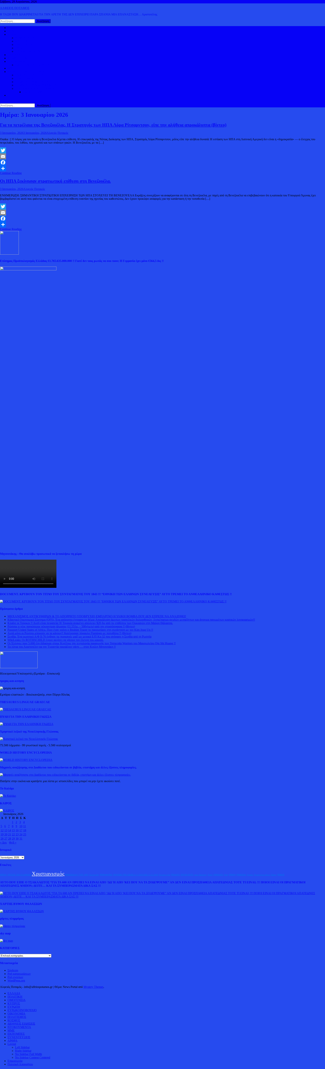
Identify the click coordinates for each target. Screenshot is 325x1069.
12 (2, 830)
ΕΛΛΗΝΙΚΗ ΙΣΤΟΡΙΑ (29, 75)
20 (5, 834)
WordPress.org (16, 980)
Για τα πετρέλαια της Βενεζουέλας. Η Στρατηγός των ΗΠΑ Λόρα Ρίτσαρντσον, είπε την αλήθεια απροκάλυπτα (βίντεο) (113, 124)
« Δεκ (3, 842)
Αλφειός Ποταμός (57, 132)
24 (20, 834)
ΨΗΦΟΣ (280, 875)
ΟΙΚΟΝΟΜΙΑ (16, 61)
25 (24, 834)
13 (5, 830)
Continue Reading (11, 173)
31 (20, 838)
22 (13, 834)
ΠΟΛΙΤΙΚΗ (15, 31)
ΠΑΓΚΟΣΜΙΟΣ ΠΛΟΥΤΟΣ (32, 64)
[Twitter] (162, 150)
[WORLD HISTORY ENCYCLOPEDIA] (26, 759)
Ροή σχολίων (15, 977)
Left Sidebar (22, 1047)
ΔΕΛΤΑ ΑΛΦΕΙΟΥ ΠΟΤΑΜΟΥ (35, 88)
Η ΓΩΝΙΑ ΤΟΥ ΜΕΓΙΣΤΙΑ (32, 81)
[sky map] (6, 940)
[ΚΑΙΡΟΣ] (7, 810)
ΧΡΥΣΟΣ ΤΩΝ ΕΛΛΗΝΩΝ (19, 875)
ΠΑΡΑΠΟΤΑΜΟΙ (34, 91)
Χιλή (226, 875)
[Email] (162, 156)
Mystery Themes (93, 986)
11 (24, 826)
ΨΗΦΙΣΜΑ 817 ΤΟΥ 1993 (76, 875)
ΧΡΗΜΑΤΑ (218, 875)
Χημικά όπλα (164, 875)
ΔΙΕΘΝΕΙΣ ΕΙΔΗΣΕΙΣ (21, 58)
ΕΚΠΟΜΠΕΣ (16, 1033)
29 (13, 838)
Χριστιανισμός (48, 874)
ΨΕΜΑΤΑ (175, 875)
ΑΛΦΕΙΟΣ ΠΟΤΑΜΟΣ (14, 8)
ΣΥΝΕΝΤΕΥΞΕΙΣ (19, 1037)
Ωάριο (273, 875)
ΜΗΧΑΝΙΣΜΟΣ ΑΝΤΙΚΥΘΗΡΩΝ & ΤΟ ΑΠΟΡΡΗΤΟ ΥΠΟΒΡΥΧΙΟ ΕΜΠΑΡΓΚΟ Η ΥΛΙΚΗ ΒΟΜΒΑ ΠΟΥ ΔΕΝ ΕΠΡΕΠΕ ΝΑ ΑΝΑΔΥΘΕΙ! (97, 616)
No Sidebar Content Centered (32, 1057)
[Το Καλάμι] (8, 795)
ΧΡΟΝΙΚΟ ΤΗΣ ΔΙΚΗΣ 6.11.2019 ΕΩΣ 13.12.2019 (135, 875)
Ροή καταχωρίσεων (19, 973)
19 (2, 834)
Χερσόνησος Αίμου (262, 875)
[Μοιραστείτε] (162, 168)
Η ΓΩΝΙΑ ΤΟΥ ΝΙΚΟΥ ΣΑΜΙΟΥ (36, 85)
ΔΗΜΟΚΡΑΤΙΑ (25, 37)
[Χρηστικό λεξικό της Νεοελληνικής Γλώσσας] (29, 738)
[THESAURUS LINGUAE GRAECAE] (25, 709)
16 (17, 830)
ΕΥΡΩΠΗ (21, 48)
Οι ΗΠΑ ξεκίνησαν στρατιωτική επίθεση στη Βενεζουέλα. (55, 181)
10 (20, 826)
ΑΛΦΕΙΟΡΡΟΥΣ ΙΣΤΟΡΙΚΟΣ (26, 71)
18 (24, 830)
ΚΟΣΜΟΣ (14, 34)
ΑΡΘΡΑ (12, 1040)
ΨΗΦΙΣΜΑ (241, 875)
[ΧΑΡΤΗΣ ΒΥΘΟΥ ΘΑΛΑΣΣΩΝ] (22, 911)
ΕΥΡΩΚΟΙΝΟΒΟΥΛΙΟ (29, 51)
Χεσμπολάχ (94, 875)
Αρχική (12, 27)
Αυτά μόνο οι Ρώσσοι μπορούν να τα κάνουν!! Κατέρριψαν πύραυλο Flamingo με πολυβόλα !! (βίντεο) (69, 633)
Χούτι (210, 875)
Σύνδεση (13, 970)
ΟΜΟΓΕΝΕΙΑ (24, 44)
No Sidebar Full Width (28, 1054)
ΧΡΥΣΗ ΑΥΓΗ (187, 875)
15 (13, 830)
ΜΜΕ (11, 1030)
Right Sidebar (23, 1050)
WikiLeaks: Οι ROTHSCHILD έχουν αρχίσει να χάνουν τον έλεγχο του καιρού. (56, 640)
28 (9, 838)
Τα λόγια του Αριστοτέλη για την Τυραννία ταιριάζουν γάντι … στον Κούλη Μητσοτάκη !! (62, 646)
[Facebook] (162, 162)
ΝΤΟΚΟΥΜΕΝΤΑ (19, 1027)
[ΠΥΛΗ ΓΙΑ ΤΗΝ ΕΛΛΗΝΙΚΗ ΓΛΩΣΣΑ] (26, 724)
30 (17, 838)
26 (2, 838)
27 (5, 838)
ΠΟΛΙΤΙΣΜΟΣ (24, 78)
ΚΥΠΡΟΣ (21, 41)
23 (17, 834)
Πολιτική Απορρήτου (20, 1064)
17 (20, 830)
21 (9, 834)
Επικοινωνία (15, 1060)
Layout (12, 1044)
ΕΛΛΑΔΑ (14, 54)
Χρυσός (250, 875)
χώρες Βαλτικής (200, 875)
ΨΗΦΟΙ (232, 875)
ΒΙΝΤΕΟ (13, 68)
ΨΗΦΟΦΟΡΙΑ (106, 875)
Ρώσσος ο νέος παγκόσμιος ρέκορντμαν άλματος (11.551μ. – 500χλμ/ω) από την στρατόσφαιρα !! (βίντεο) (71, 626)
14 (9, 830)
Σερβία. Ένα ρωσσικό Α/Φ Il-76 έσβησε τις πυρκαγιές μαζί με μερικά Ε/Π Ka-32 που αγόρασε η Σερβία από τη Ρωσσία (79, 636)
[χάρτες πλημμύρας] (12, 926)
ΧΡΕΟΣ (3, 875)
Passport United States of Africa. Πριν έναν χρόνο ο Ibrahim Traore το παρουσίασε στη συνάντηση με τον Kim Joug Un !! (80, 629)
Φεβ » (12, 842)
